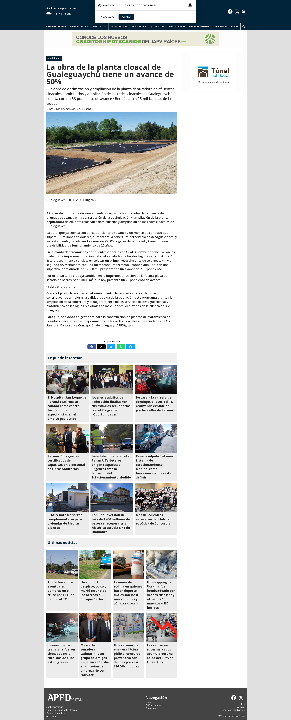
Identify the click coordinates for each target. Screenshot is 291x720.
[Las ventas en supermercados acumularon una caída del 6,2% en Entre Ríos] (161, 627)
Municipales (118, 26)
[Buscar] (244, 26)
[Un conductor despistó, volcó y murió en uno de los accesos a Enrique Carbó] (95, 564)
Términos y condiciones (233, 709)
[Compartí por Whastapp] (121, 346)
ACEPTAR (126, 16)
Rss (243, 703)
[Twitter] (237, 11)
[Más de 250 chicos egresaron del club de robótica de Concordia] (156, 497)
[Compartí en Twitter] (101, 346)
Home (149, 702)
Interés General (200, 26)
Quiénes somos (153, 705)
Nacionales (177, 26)
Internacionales (227, 26)
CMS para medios (226, 716)
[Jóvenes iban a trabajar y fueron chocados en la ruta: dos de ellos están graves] (62, 627)
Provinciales (79, 26)
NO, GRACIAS (107, 16)
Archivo (241, 706)
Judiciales (158, 26)
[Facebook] (230, 11)
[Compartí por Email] (111, 346)
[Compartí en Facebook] (91, 346)
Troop (242, 716)
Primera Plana (56, 26)
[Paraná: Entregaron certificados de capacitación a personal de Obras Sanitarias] (67, 438)
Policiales (139, 26)
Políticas (99, 26)
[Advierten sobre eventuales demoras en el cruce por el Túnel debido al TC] (62, 564)
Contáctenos (152, 708)
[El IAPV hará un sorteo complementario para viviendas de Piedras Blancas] (67, 497)
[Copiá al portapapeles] (130, 346)
